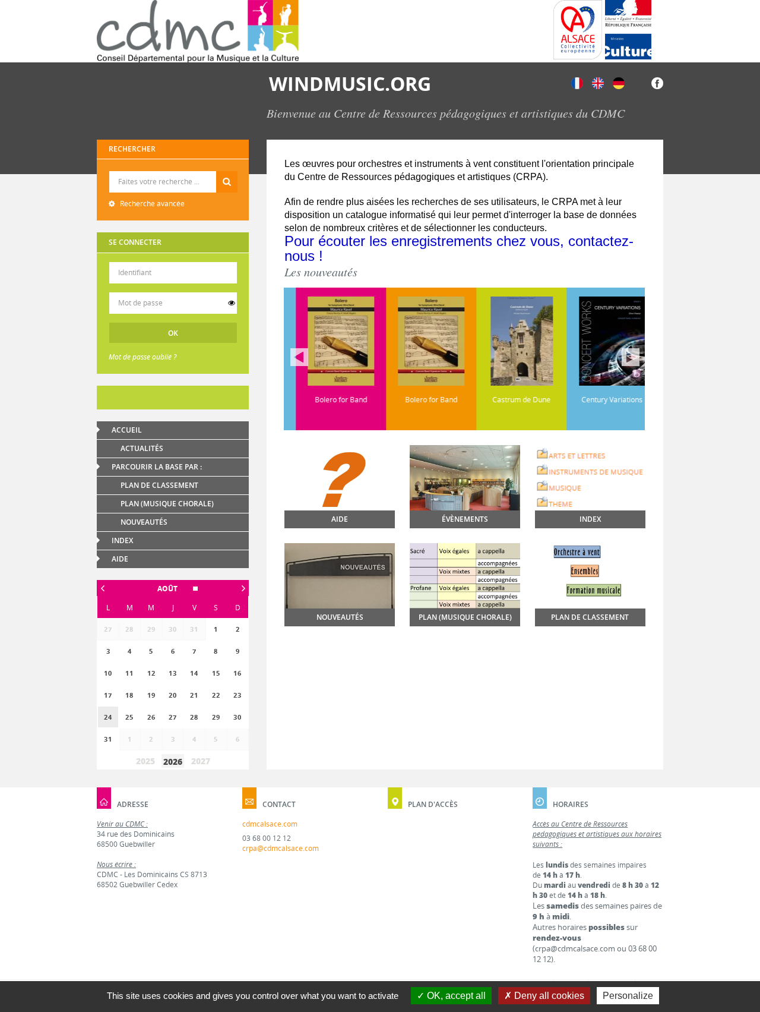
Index (122, 540)
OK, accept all (455, 996)
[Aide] (339, 498)
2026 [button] (172, 761)
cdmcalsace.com (269, 824)
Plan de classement (159, 485)
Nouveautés (144, 522)
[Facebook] (657, 82)
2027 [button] (200, 761)
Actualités (142, 448)
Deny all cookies (548, 996)
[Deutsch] (619, 82)
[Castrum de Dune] (509, 341)
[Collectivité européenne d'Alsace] (577, 29)
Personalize (628, 996)
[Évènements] (465, 486)
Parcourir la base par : (157, 467)
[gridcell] (108, 717)
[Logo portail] (198, 31)
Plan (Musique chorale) (167, 504)
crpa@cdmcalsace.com (280, 848)
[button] (172, 588)
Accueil (127, 430)
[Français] (577, 82)
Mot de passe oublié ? (142, 357)
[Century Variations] (600, 341)
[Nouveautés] (339, 585)
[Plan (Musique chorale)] (465, 579)
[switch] (231, 303)
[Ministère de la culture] (628, 29)
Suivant (630, 357)
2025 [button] (145, 761)
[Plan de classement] (590, 592)
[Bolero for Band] (329, 341)
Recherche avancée (151, 203)
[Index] (590, 478)
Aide (120, 559)
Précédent (299, 357)
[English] (598, 82)
